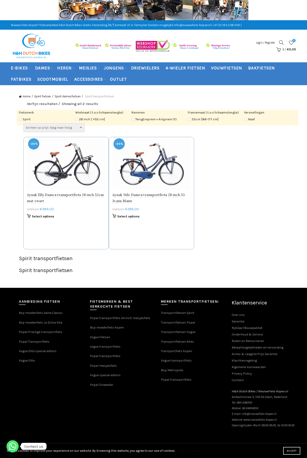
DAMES (42, 68)
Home (27, 96)
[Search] (281, 42)
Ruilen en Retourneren (248, 341)
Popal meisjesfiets (103, 366)
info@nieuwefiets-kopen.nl (259, 414)
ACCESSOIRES (88, 79)
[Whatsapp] (13, 446)
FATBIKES (21, 79)
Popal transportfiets (105, 356)
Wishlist (293, 40)
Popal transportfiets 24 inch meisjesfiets (120, 318)
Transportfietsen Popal (178, 322)
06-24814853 (250, 408)
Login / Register (265, 42)
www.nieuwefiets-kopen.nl (260, 420)
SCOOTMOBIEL (52, 79)
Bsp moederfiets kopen (107, 327)
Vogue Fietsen (100, 337)
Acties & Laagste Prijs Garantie (254, 354)
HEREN (64, 68)
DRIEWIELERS (145, 68)
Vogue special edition (105, 375)
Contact (238, 380)
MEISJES (88, 68)
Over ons (238, 315)
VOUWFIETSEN (226, 68)
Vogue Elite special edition (37, 351)
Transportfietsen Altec (177, 342)
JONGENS (114, 68)
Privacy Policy (242, 373)
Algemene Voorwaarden (249, 367)
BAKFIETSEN (261, 68)
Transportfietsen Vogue (178, 332)
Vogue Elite (27, 360)
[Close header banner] (300, 10)
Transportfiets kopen (176, 351)
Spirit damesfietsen (68, 96)
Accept (292, 450)
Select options (43, 216)
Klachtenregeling (244, 360)
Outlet (118, 79)
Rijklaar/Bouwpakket (247, 328)
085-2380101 (244, 402)
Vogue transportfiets (176, 360)
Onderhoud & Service (247, 334)
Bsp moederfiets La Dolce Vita (40, 322)
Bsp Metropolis (172, 370)
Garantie (238, 321)
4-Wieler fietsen (185, 68)
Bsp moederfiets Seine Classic (41, 313)
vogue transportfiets (105, 347)
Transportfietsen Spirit (177, 313)
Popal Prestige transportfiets (40, 332)
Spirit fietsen (42, 96)
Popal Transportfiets (34, 342)
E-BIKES (19, 68)
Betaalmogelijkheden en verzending (257, 347)
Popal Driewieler (101, 385)
